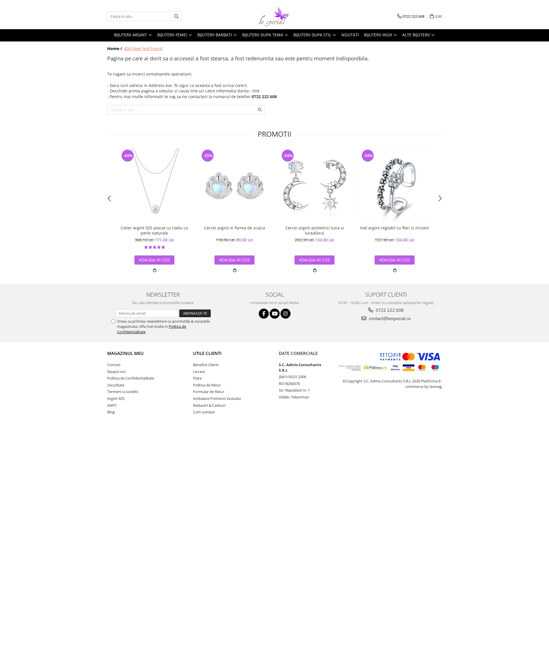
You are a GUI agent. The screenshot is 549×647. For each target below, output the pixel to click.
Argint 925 (115, 398)
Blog (111, 411)
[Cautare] (176, 16)
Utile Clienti (207, 353)
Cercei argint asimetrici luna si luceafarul (314, 230)
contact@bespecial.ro (389, 318)
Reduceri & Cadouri (209, 405)
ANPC (112, 405)
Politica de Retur (207, 385)
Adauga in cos (154, 260)
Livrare (199, 371)
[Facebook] (264, 314)
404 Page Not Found (143, 48)
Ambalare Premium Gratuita (217, 398)
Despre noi (116, 371)
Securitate (115, 385)
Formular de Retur (208, 391)
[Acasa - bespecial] (274, 16)
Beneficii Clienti (206, 364)
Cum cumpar (204, 411)
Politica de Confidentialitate (130, 378)
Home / (115, 48)
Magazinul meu (125, 353)
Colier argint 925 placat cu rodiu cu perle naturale (154, 230)
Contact (114, 364)
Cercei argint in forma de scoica (234, 228)
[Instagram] (286, 314)
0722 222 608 (389, 310)
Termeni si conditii (122, 391)
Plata (197, 378)
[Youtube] (275, 314)
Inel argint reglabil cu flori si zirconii (394, 228)
